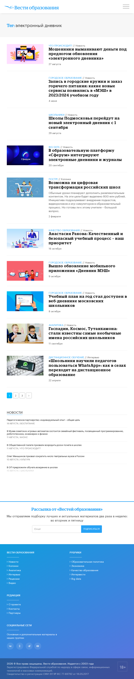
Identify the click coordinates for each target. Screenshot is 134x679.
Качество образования (64, 230)
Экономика (77, 565)
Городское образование (65, 77)
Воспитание (27, 423)
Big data (76, 578)
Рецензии (14, 578)
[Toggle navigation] (126, 7)
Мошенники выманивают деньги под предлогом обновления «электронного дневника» (88, 53)
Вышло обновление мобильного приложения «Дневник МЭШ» (82, 268)
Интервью (93, 357)
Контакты (14, 608)
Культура (25, 459)
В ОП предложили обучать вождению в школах (32, 467)
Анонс (24, 437)
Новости (13, 561)
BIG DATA (54, 147)
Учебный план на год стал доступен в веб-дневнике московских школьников (88, 301)
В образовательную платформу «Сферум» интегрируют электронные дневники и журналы (85, 155)
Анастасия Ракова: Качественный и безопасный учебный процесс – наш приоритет (86, 238)
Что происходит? (60, 45)
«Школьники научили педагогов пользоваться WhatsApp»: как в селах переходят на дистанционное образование (87, 367)
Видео (12, 583)
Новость (80, 45)
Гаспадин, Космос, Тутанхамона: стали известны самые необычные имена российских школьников (85, 333)
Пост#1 (53, 179)
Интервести (78, 574)
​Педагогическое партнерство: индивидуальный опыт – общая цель (43, 419)
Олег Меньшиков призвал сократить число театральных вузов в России (45, 456)
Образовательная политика (87, 561)
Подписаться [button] (91, 529)
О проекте (15, 604)
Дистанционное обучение (66, 357)
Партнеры (15, 613)
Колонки (13, 565)
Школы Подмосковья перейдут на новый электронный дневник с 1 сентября (84, 122)
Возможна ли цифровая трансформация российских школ (85, 184)
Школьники (56, 114)
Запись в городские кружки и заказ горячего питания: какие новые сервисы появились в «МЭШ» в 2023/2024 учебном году (85, 88)
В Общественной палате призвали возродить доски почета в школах (44, 444)
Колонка (66, 179)
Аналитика (56, 325)
